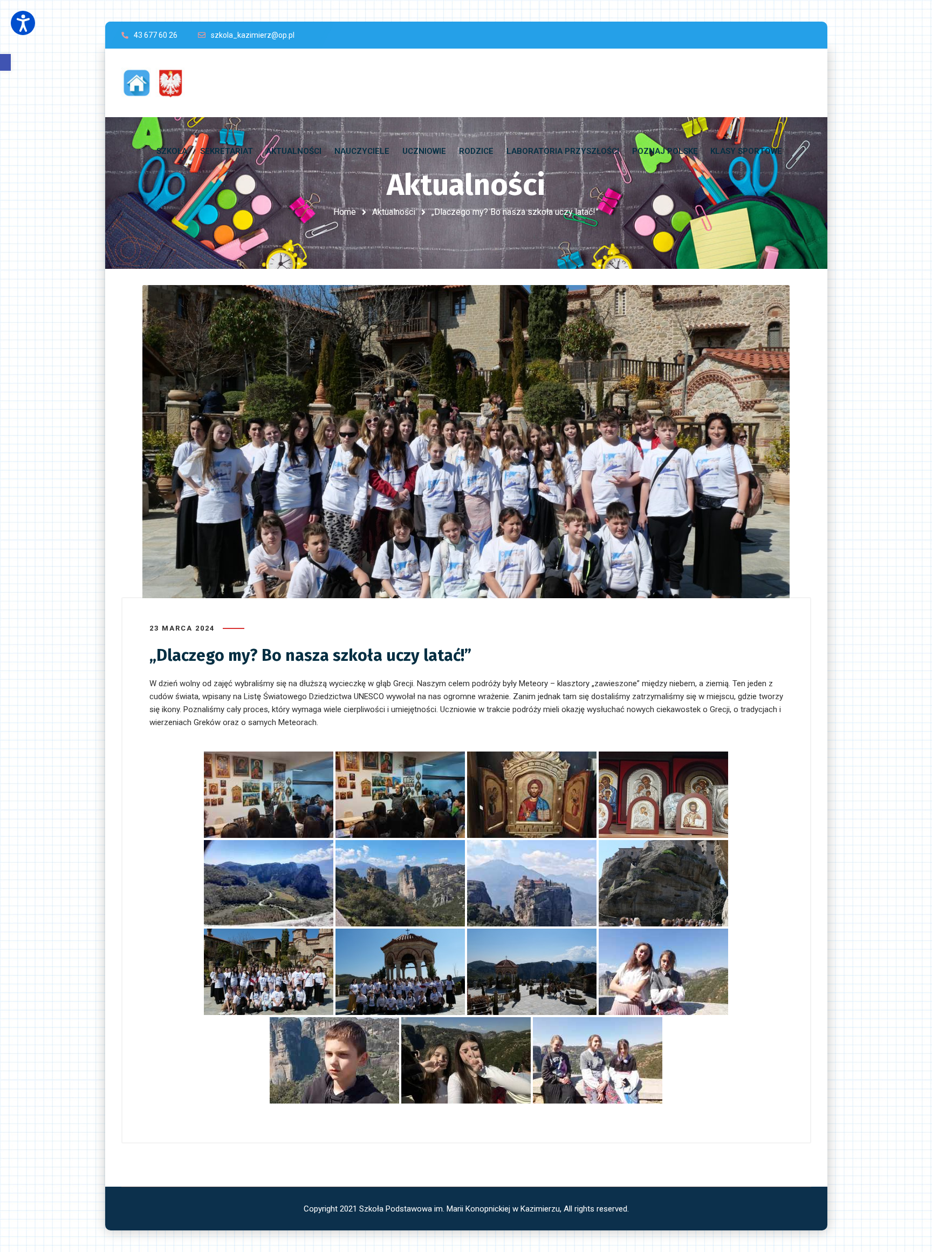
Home (344, 212)
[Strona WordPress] (158, 82)
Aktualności (393, 212)
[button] (5, 62)
